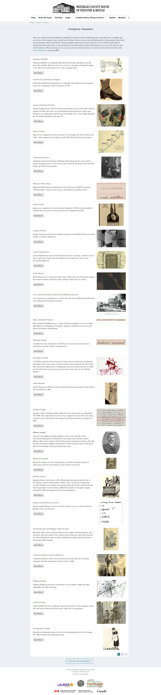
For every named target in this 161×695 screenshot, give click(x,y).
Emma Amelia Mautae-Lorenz (46, 503)
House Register (39, 50)
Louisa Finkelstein (41, 252)
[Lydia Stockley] (111, 612)
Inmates (46, 22)
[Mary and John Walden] (111, 320)
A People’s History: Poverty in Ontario (89, 18)
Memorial (121, 18)
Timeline (112, 18)
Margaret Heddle (40, 59)
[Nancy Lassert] (111, 141)
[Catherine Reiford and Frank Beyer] (111, 565)
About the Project (45, 18)
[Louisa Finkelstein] (111, 260)
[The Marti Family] (111, 366)
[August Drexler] (111, 238)
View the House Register (79, 661)
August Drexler (39, 231)
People (67, 18)
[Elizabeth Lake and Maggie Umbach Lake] (111, 539)
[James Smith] (111, 215)
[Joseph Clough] (111, 417)
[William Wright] (111, 589)
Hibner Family (39, 432)
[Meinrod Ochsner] (111, 463)
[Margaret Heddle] (111, 65)
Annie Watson (39, 383)
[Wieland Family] (111, 342)
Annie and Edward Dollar (44, 105)
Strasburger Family (41, 628)
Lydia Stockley (39, 602)
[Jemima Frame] (111, 487)
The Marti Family (40, 358)
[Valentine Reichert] (111, 168)
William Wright (39, 581)
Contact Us (75, 671)
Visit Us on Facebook (81, 674)
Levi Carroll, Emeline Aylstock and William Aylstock (55, 295)
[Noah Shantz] (111, 281)
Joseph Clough (39, 409)
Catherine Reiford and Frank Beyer (48, 555)
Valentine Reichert (41, 157)
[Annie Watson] (111, 393)
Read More (38, 73)
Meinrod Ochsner (41, 459)
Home (33, 18)
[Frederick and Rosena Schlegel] (111, 89)
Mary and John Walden (43, 320)
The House (59, 18)
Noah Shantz (38, 273)
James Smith (38, 204)
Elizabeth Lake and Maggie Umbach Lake (51, 529)
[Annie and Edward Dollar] (111, 115)
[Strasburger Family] (111, 639)
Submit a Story (85, 671)
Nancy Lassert (39, 131)
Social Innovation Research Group (83, 669)
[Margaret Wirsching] (111, 191)
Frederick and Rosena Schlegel (46, 80)
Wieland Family (40, 340)
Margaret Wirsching (42, 184)
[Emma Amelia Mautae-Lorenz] (111, 513)
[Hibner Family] (111, 443)
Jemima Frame (39, 476)
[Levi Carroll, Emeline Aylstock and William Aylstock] (111, 304)
